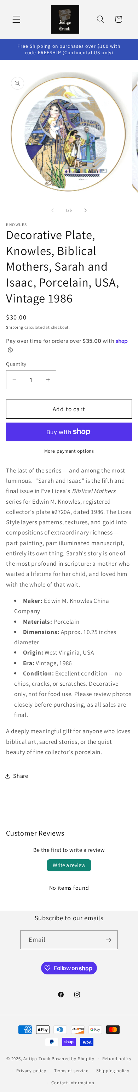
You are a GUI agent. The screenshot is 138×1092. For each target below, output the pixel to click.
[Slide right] (85, 210)
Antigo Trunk (37, 1058)
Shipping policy (113, 1071)
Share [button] (20, 776)
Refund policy (117, 1059)
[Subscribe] (109, 940)
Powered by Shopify (73, 1058)
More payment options (69, 451)
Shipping (14, 327)
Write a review (69, 865)
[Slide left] (52, 210)
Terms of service (71, 1071)
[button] (16, 19)
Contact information (72, 1083)
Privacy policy (31, 1071)
